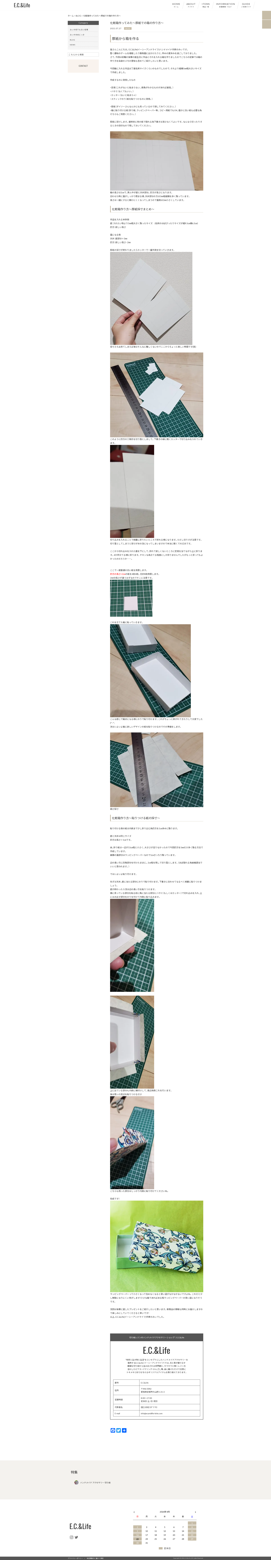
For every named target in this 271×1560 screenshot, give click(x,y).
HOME (176, 5)
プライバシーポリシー (75, 1558)
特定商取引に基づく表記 (95, 1558)
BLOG (127, 28)
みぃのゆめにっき (77, 34)
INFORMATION (225, 5)
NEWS (72, 44)
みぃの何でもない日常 (79, 29)
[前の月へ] (134, 1511)
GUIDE (246, 5)
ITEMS (206, 5)
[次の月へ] (195, 1511)
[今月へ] (146, 1509)
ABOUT (191, 5)
